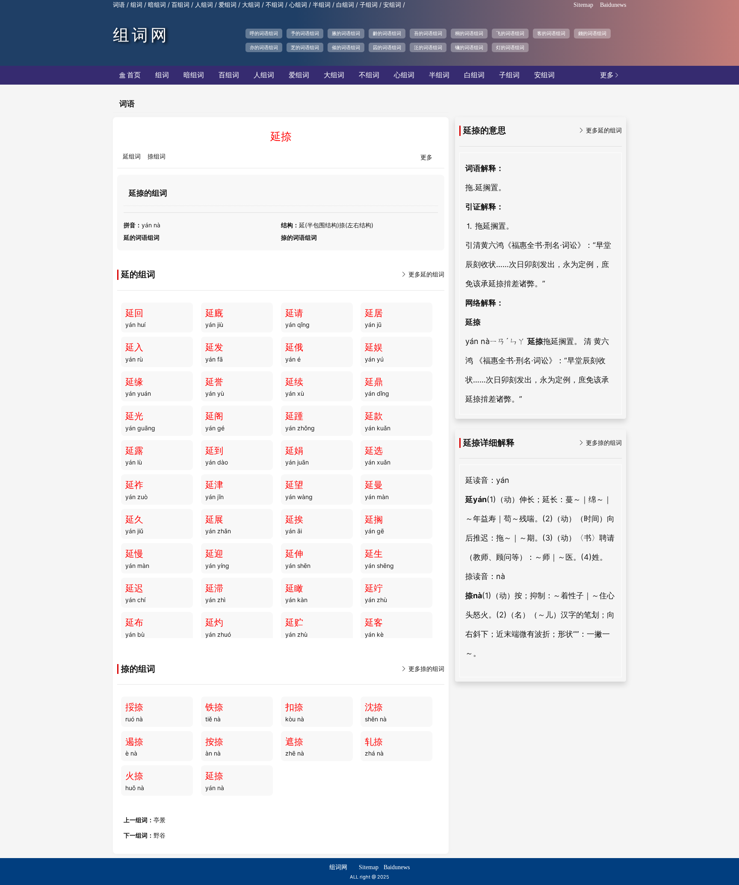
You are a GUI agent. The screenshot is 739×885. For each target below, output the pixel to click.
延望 (294, 485)
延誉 (214, 382)
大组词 (251, 5)
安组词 (392, 5)
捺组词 (157, 156)
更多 (610, 75)
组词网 (141, 35)
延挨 (294, 520)
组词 (136, 5)
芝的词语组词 (305, 47)
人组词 (204, 5)
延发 (214, 347)
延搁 (374, 520)
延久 (134, 520)
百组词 (180, 5)
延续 (294, 382)
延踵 (294, 416)
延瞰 (294, 588)
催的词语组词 (346, 47)
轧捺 (374, 742)
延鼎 (374, 382)
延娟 (294, 451)
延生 (374, 554)
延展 (214, 520)
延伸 (294, 554)
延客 (374, 622)
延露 (134, 451)
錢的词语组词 (592, 33)
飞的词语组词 (510, 33)
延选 (374, 451)
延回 (134, 313)
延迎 (214, 554)
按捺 (214, 742)
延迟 (134, 588)
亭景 (160, 820)
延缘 (134, 382)
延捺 (214, 776)
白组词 (345, 5)
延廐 (214, 313)
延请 (294, 313)
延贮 (294, 622)
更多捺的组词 (422, 669)
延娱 (374, 347)
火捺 (134, 776)
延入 (134, 347)
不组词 (275, 5)
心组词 (298, 5)
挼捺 (134, 707)
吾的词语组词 (428, 33)
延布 (134, 622)
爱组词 (227, 5)
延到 (214, 451)
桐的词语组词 (469, 33)
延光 (134, 416)
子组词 (369, 5)
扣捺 (294, 707)
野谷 (160, 835)
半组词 (322, 5)
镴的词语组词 (469, 47)
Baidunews (613, 5)
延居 (374, 313)
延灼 (214, 622)
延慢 (134, 554)
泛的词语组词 (428, 47)
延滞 (214, 588)
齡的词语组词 (387, 33)
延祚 (134, 485)
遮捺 (294, 742)
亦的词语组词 (264, 47)
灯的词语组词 (510, 47)
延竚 (374, 588)
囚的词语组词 (387, 47)
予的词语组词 (305, 33)
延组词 (132, 156)
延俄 (294, 347)
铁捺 (214, 707)
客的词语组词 (551, 33)
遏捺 (134, 742)
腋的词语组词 (346, 33)
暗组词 (157, 5)
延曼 (374, 485)
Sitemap (583, 5)
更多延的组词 (422, 274)
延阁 (214, 416)
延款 (374, 416)
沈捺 (374, 707)
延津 (214, 485)
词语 (119, 5)
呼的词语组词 (264, 33)
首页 (130, 75)
